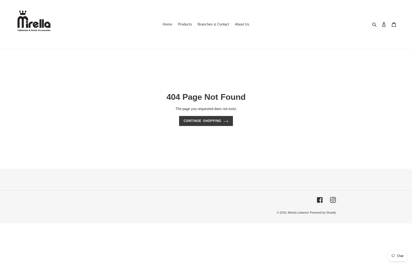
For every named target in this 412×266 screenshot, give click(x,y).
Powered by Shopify (323, 212)
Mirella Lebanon (298, 212)
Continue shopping (202, 121)
